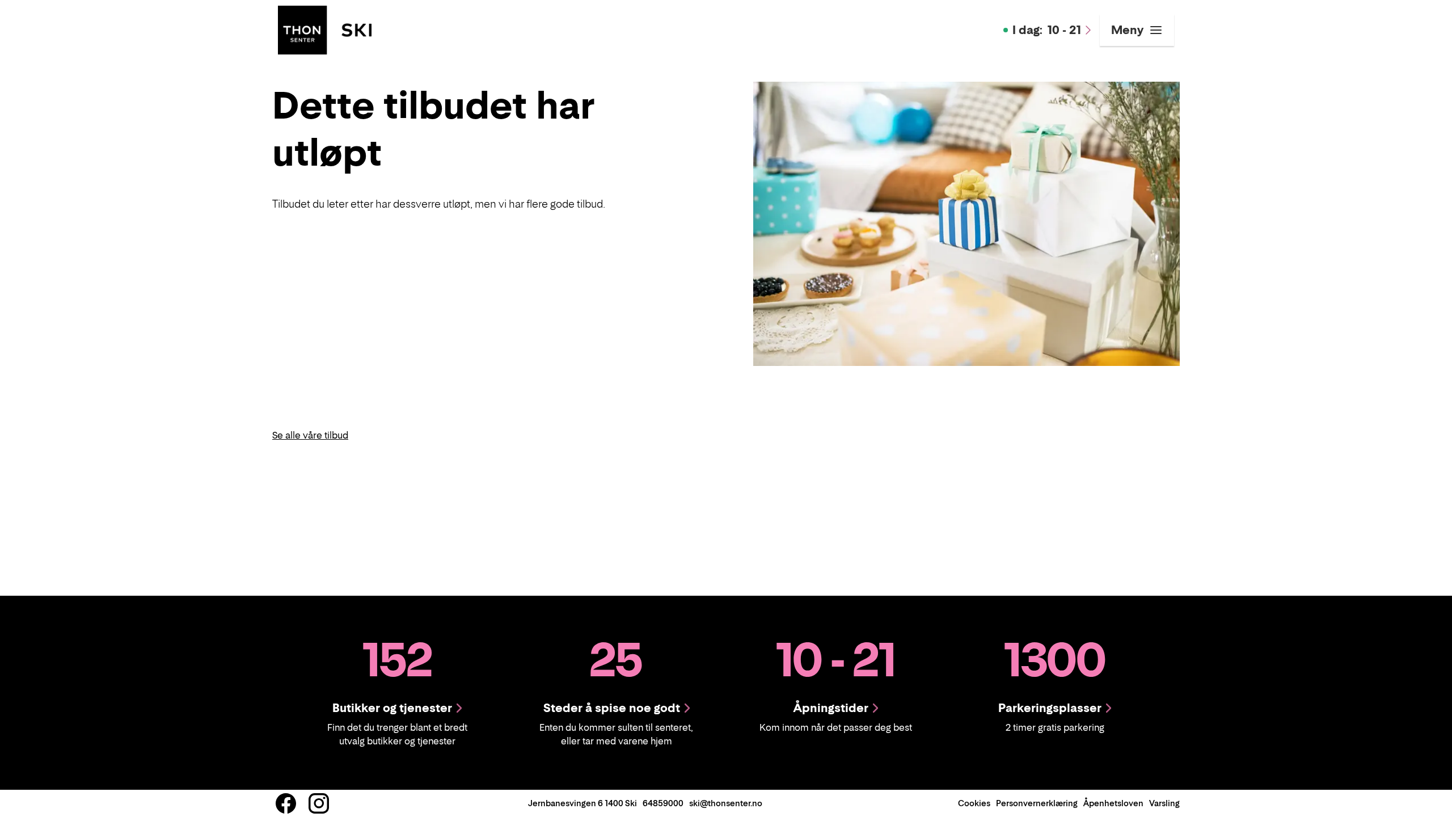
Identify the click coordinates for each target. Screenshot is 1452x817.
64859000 (663, 803)
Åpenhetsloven (1113, 803)
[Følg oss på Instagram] (318, 803)
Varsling (1164, 803)
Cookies (974, 803)
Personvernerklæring (1037, 803)
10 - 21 (1046, 30)
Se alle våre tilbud (310, 435)
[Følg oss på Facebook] (285, 803)
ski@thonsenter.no (725, 803)
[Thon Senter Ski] (325, 29)
